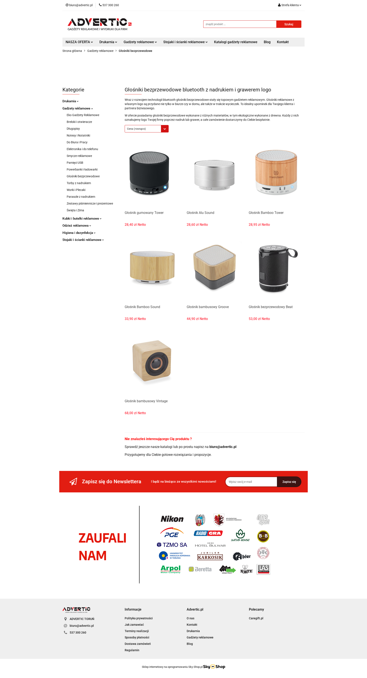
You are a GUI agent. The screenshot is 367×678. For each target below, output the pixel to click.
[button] (133, 609)
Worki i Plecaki (76, 190)
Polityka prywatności (139, 618)
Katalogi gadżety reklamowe (235, 42)
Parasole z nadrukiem (81, 196)
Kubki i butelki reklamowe (81, 218)
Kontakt (283, 42)
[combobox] (147, 128)
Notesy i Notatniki (78, 135)
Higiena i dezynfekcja (78, 233)
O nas (190, 618)
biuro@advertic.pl (82, 625)
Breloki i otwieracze (79, 122)
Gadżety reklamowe (76, 108)
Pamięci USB (75, 162)
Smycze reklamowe (79, 156)
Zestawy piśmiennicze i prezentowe (90, 203)
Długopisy (73, 128)
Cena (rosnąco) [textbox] (136, 128)
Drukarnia (69, 101)
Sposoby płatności (137, 637)
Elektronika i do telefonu (82, 149)
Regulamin (132, 650)
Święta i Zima (75, 210)
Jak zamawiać (134, 624)
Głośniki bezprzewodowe (83, 176)
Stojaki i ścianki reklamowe (82, 240)
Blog (267, 42)
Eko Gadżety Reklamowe (83, 115)
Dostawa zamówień (138, 643)
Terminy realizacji (137, 631)
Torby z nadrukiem (79, 183)
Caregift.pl (256, 618)
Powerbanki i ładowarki (82, 169)
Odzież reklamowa (75, 225)
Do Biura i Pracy (77, 142)
